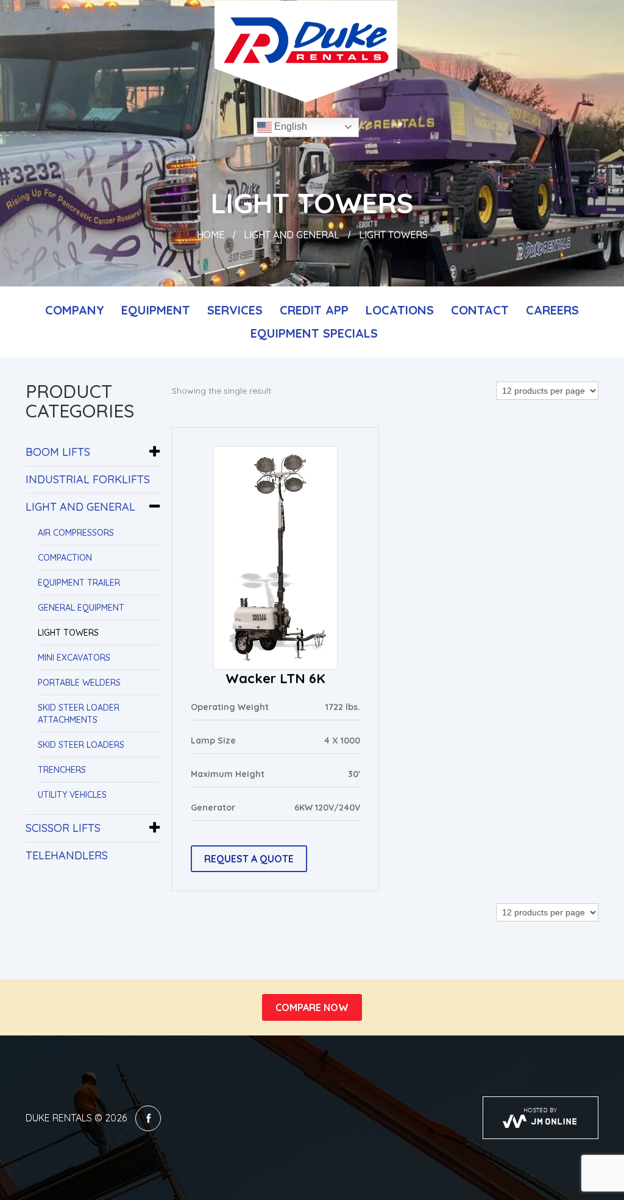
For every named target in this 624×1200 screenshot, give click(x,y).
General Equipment (81, 607)
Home (210, 235)
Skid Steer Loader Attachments (78, 713)
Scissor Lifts (63, 828)
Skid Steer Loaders (81, 744)
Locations (400, 310)
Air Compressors (76, 532)
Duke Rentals (59, 1118)
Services (235, 310)
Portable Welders (79, 682)
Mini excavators (74, 657)
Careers (552, 310)
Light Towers (68, 632)
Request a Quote (249, 859)
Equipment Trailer (79, 582)
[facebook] (148, 1118)
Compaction (65, 557)
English (289, 126)
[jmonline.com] (540, 1117)
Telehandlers (67, 855)
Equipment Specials (314, 333)
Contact (480, 310)
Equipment (155, 310)
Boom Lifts (58, 452)
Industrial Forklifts (88, 479)
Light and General (291, 235)
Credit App (314, 310)
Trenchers (62, 769)
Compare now (312, 1007)
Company (74, 310)
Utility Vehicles (72, 794)
